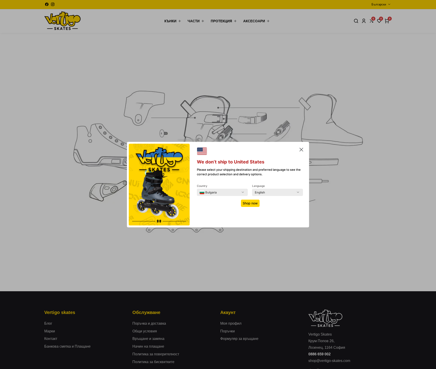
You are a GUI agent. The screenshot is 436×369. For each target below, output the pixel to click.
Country (202, 186)
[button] (301, 150)
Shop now (250, 203)
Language (258, 186)
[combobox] (208, 192)
